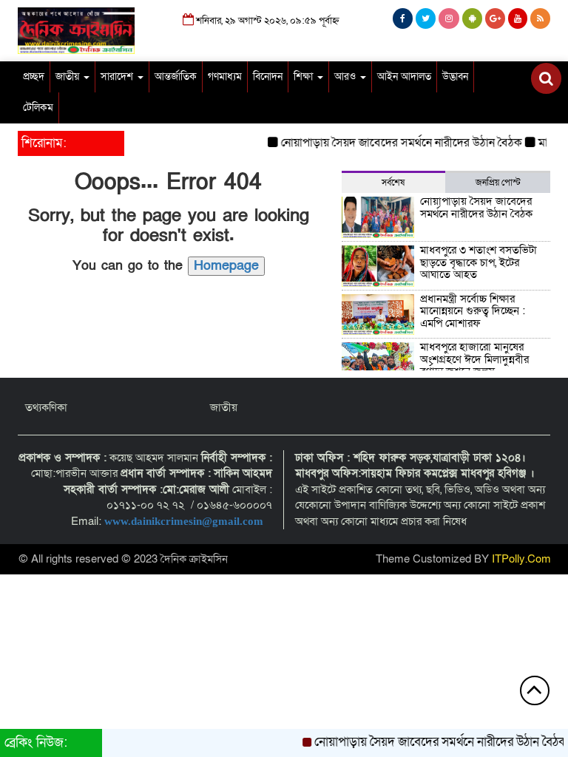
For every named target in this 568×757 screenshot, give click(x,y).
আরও (346, 76)
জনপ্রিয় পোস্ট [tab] (498, 183)
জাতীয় (68, 76)
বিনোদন (268, 76)
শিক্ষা (305, 76)
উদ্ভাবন (455, 76)
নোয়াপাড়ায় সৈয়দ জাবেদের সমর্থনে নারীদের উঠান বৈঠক (394, 143)
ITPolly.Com (521, 558)
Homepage (226, 265)
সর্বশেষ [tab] (393, 183)
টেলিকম (38, 108)
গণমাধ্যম (225, 76)
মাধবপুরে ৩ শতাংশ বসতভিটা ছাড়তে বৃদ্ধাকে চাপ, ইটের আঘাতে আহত (478, 262)
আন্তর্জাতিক (176, 76)
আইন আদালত (404, 76)
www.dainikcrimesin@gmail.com (185, 521)
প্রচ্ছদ (33, 76)
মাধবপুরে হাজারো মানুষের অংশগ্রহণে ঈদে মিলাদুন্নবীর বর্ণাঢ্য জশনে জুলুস (474, 358)
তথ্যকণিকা (46, 407)
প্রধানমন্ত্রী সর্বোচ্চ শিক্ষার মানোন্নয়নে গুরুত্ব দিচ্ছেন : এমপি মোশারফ (472, 310)
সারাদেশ (118, 76)
